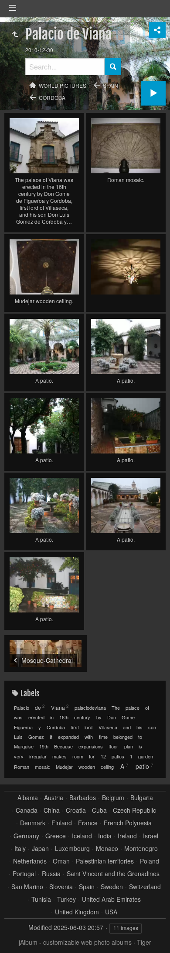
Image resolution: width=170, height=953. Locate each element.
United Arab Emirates (111, 899)
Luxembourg (72, 848)
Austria (53, 798)
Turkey (66, 899)
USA (111, 912)
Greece (55, 836)
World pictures (62, 85)
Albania (27, 798)
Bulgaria (141, 798)
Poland (149, 861)
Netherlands (30, 861)
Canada (26, 810)
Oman (61, 861)
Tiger (144, 942)
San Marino (27, 887)
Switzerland (145, 887)
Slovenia (61, 887)
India (105, 836)
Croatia (76, 810)
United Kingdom (77, 912)
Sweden (112, 887)
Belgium (113, 798)
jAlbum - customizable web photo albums (75, 942)
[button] (17, 935)
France (88, 823)
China (52, 810)
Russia (51, 874)
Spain (110, 85)
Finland (61, 823)
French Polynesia (128, 823)
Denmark (32, 823)
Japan (40, 848)
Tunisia (41, 899)
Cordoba (52, 97)
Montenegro (141, 848)
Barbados (82, 798)
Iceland (82, 836)
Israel (150, 836)
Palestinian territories (105, 861)
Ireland (127, 836)
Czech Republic (134, 810)
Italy (20, 848)
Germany (26, 836)
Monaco (107, 848)
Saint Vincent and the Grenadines (113, 874)
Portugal (24, 874)
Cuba (99, 810)
